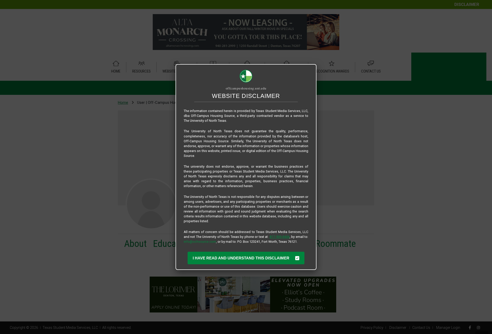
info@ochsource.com (200, 242)
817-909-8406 (280, 237)
